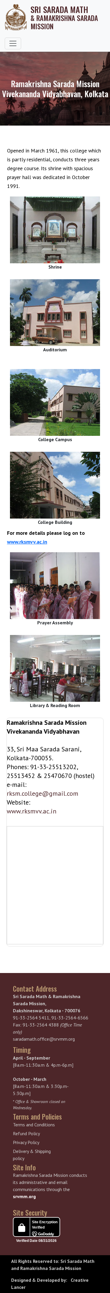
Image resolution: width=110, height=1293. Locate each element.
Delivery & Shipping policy (32, 1154)
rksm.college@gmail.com (42, 793)
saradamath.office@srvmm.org (44, 1039)
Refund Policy (26, 1133)
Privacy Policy (26, 1142)
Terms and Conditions (34, 1125)
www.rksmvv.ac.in (27, 541)
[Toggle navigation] (13, 43)
